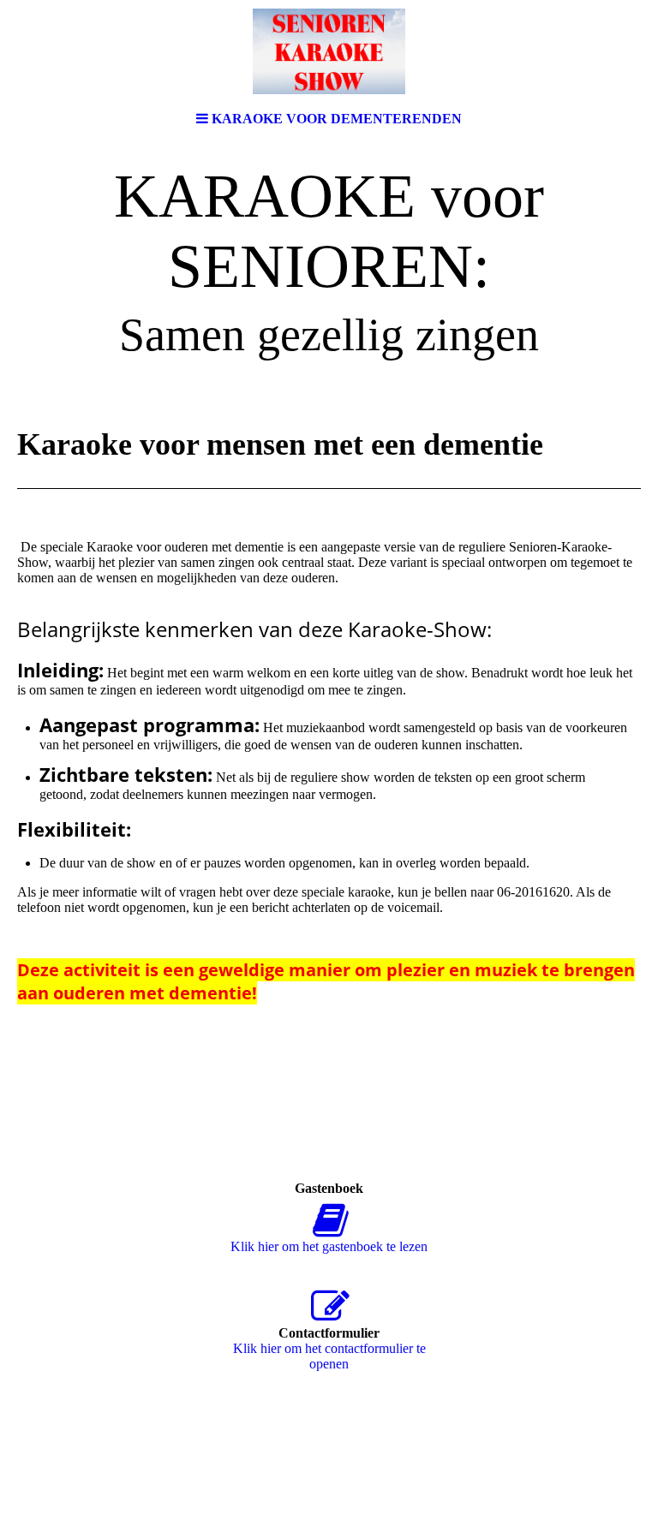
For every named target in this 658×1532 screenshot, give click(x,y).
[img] (329, 51)
